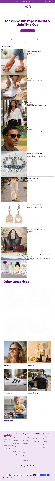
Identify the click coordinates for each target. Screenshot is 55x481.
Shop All (45, 444)
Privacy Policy (16, 451)
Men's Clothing (33, 393)
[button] (3, 6)
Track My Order (25, 444)
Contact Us (26, 440)
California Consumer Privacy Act (16, 442)
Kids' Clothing (8, 420)
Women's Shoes (33, 312)
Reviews (45, 441)
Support (25, 434)
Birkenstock (32, 339)
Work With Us (37, 434)
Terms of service (29, 477)
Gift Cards (45, 447)
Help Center (26, 437)
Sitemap (15, 454)
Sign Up (50, 1)
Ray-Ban (6, 365)
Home (30, 365)
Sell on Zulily (36, 441)
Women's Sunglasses (10, 339)
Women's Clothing (10, 312)
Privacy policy (21, 477)
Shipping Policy (27, 452)
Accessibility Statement (26, 459)
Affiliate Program (35, 437)
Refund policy (14, 477)
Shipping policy (37, 477)
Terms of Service (15, 447)
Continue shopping (27, 30)
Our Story (15, 437)
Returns (25, 455)
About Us (15, 434)
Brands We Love (45, 437)
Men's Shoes (8, 393)
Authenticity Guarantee (26, 448)
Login (46, 1)
